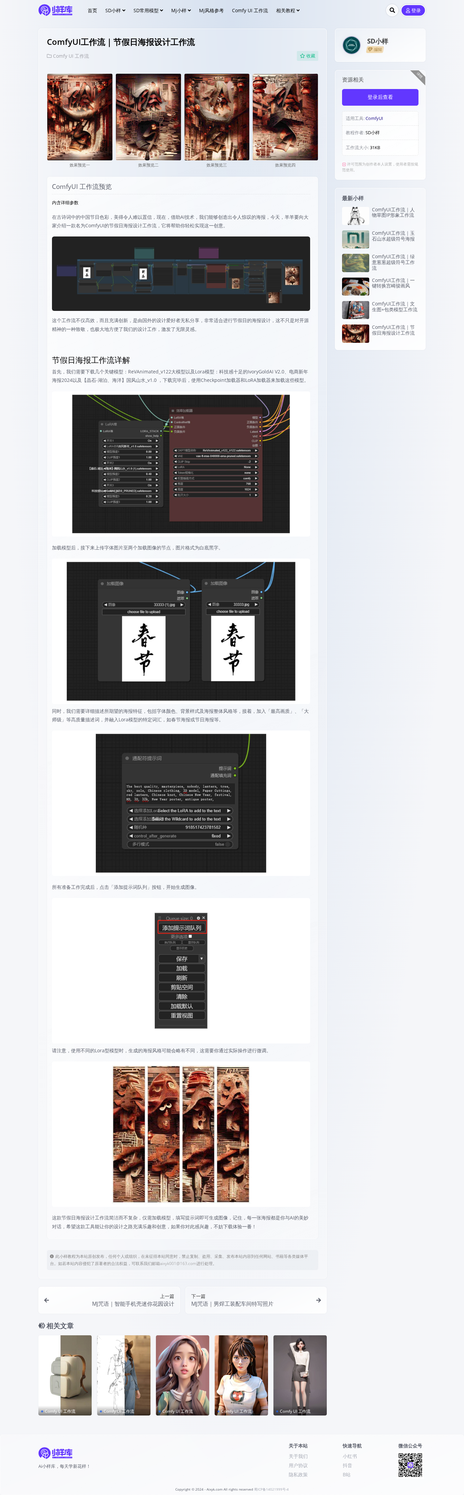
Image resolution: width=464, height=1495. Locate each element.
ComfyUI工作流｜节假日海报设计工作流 (393, 330)
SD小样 (113, 10)
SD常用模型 (146, 10)
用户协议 (298, 1465)
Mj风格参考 (211, 10)
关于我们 (298, 1456)
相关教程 (285, 10)
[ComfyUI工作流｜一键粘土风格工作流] (241, 1375)
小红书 (350, 1456)
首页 (92, 10)
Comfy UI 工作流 (250, 10)
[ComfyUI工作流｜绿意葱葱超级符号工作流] (355, 263)
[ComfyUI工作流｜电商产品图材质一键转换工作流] (65, 1375)
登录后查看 (380, 97)
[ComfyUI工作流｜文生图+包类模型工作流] (355, 310)
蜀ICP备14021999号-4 (271, 1489)
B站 (347, 1474)
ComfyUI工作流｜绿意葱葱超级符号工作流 (393, 262)
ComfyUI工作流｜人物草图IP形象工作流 (393, 212)
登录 (416, 10)
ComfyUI (374, 118)
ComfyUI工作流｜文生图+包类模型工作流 (394, 306)
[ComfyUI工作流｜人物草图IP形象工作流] (355, 216)
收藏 (310, 55)
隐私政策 (298, 1474)
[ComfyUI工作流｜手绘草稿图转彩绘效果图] (123, 1375)
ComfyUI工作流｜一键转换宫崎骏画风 (393, 283)
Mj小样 (178, 10)
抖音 (347, 1465)
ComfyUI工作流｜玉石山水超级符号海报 (393, 236)
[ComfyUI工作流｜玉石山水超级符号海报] (355, 239)
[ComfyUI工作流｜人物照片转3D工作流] (182, 1375)
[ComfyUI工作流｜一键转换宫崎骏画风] (355, 287)
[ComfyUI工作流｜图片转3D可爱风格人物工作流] (300, 1375)
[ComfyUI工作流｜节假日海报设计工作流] (355, 333)
